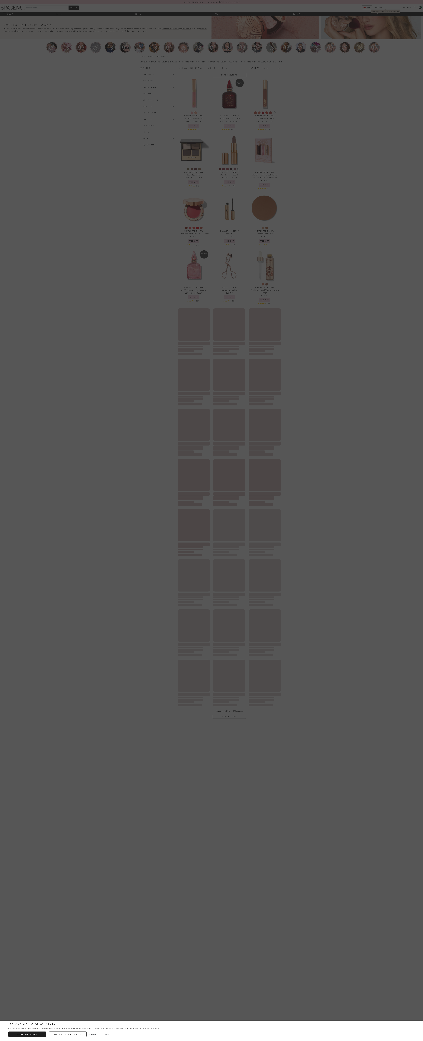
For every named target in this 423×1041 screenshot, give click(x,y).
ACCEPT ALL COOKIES (27, 1034)
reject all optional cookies (67, 1034)
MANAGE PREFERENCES (99, 1034)
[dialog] (211, 1031)
